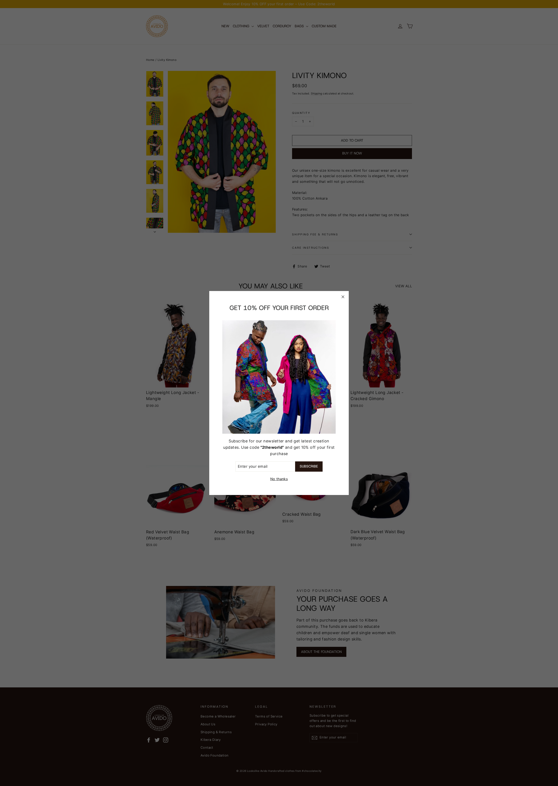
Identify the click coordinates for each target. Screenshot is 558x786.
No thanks (279, 479)
